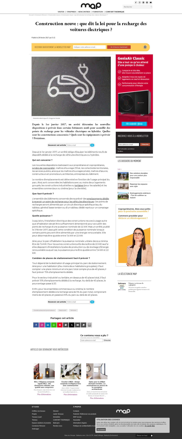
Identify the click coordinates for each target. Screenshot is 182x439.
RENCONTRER (84, 12)
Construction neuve (54, 15)
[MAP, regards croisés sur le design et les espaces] (91, 5)
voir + (119, 169)
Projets (34, 414)
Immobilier (56, 417)
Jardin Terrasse (58, 414)
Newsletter (76, 420)
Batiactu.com (80, 435)
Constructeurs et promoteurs (44, 310)
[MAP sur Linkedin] (143, 2)
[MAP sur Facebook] (135, 2)
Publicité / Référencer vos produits (84, 414)
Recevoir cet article (57, 145)
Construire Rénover (41, 15)
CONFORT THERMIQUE (114, 12)
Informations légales (80, 423)
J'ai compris (101, 429)
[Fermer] (145, 47)
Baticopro (56, 423)
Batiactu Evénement (111, 435)
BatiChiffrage (98, 435)
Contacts (76, 411)
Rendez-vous (57, 426)
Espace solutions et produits (41, 423)
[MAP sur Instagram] (139, 2)
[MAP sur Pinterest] (147, 2)
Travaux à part (37, 417)
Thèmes (34, 420)
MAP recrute (77, 417)
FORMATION (97, 12)
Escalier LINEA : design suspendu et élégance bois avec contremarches (70, 383)
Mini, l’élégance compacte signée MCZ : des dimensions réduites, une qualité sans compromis (44, 384)
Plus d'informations (44, 394)
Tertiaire (73, 310)
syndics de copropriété (43, 168)
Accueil (31, 15)
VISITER (61, 12)
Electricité (62, 310)
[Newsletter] (150, 2)
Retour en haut (142, 435)
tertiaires (79, 185)
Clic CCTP (89, 435)
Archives (120, 151)
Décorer (56, 411)
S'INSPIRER (71, 12)
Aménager (35, 429)
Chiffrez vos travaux (38, 411)
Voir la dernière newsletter (126, 149)
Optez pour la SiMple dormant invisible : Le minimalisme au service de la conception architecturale (97, 385)
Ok (92, 145)
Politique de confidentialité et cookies (85, 426)
